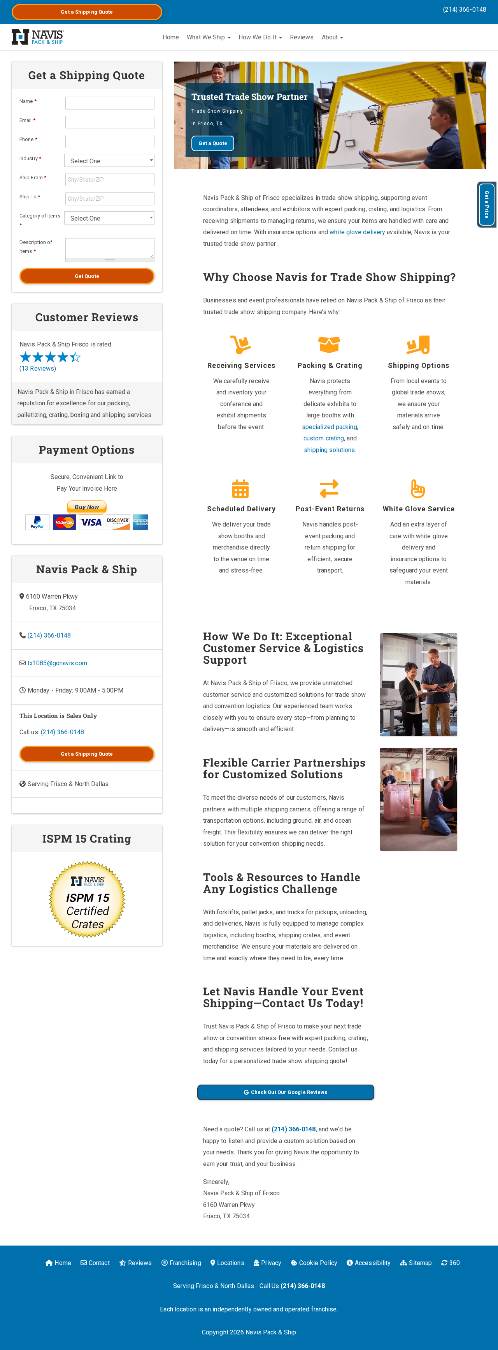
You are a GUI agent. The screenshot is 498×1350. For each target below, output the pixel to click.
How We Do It (258, 37)
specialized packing (329, 427)
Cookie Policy (318, 1263)
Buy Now (87, 507)
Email (27, 120)
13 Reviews (37, 368)
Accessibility (373, 1263)
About (331, 37)
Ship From (32, 177)
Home (171, 37)
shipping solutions (329, 450)
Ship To (29, 197)
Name (28, 101)
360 (454, 1263)
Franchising (185, 1263)
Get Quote (87, 276)
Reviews (302, 37)
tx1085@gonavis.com (57, 663)
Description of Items (35, 246)
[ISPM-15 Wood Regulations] (86, 899)
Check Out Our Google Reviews (289, 1092)
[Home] (38, 37)
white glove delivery (357, 232)
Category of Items (39, 220)
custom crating (323, 438)
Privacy (271, 1263)
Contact (99, 1263)
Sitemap (420, 1263)
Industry (30, 158)
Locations (230, 1263)
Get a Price (487, 205)
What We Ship (206, 37)
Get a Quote (87, 12)
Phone (28, 139)
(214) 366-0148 (464, 9)
